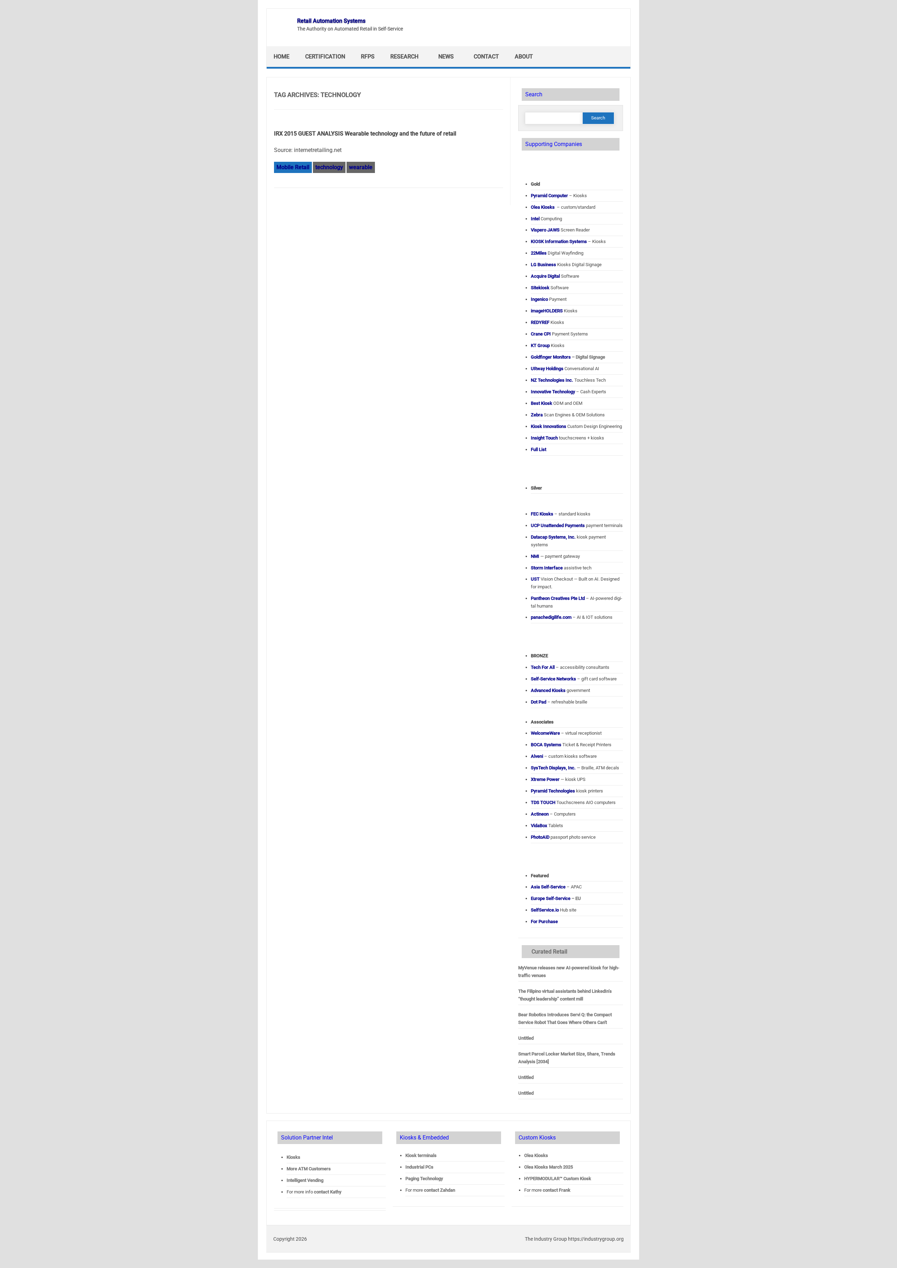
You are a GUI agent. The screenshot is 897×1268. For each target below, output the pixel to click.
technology (329, 167)
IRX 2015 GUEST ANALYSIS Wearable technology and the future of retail (365, 133)
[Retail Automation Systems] (281, 33)
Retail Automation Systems (331, 21)
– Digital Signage (568, 357)
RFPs (368, 56)
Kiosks (293, 1157)
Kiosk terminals (421, 1155)
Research (404, 56)
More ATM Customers (309, 1168)
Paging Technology (424, 1178)
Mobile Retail (292, 167)
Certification (325, 56)
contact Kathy (327, 1191)
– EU (556, 898)
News (446, 56)
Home (281, 56)
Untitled (526, 1038)
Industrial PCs (419, 1167)
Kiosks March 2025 (548, 1167)
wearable (360, 167)
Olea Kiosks (536, 1155)
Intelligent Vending (305, 1180)
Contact (486, 56)
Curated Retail (549, 951)
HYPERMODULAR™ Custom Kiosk (557, 1178)
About (524, 56)
